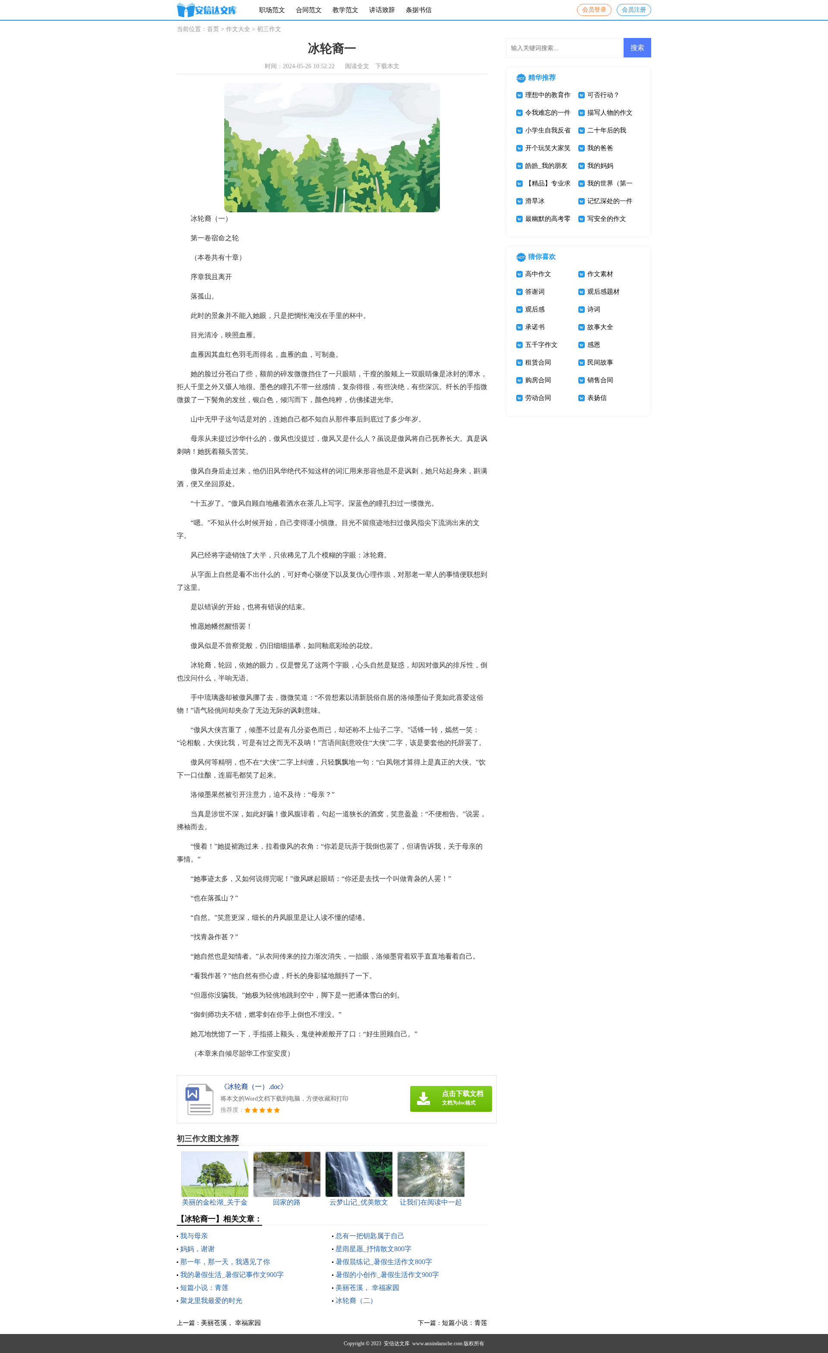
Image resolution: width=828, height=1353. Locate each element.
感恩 (593, 344)
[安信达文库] (206, 10)
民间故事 (600, 362)
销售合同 (600, 380)
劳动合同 (538, 397)
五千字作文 (541, 344)
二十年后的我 (606, 130)
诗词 (593, 309)
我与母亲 (194, 1236)
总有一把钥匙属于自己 (370, 1236)
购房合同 (538, 380)
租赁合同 (538, 362)
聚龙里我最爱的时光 (211, 1300)
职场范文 (272, 9)
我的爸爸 (600, 148)
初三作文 (269, 29)
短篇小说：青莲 (204, 1287)
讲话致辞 (382, 9)
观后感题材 (603, 291)
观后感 (535, 309)
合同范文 (309, 9)
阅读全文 (357, 66)
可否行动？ (603, 94)
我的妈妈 (600, 165)
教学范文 (345, 9)
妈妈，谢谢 (197, 1248)
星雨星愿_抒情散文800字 (373, 1248)
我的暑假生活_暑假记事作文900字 (232, 1274)
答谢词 (535, 291)
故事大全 (600, 327)
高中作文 (538, 274)
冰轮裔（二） (356, 1300)
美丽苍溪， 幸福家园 (367, 1287)
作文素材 (600, 274)
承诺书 (535, 327)
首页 (213, 29)
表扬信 (597, 397)
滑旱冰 (535, 201)
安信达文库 (397, 1343)
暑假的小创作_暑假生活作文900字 (387, 1274)
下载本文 (387, 66)
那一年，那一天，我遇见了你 (225, 1261)
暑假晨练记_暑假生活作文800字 (384, 1261)
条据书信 (419, 9)
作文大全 (238, 29)
